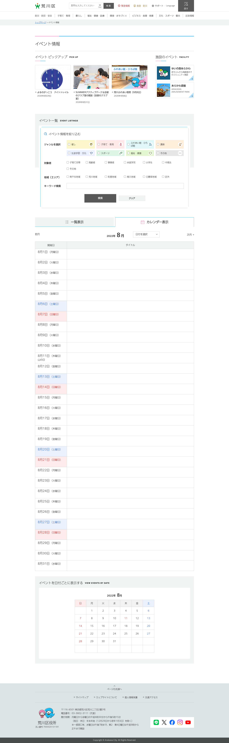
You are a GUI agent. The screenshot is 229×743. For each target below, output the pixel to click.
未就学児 (131, 162)
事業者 (111, 162)
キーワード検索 (52, 186)
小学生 (149, 162)
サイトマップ (82, 697)
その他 (163, 153)
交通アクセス (151, 697)
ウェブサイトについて (106, 697)
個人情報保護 (131, 697)
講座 (162, 144)
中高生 (168, 162)
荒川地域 (93, 177)
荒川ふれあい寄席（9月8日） (128, 92)
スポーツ (105, 153)
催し (73, 144)
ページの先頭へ (114, 689)
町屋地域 (112, 177)
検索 (108, 6)
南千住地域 (75, 177)
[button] (124, 6)
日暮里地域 (151, 177)
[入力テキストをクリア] (100, 6)
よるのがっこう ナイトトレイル (53, 92)
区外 (167, 177)
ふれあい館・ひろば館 (139, 144)
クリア (132, 198)
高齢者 (92, 162)
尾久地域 (131, 177)
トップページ (40, 22)
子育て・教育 (107, 144)
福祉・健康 (136, 153)
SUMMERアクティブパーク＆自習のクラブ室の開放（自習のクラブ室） (92, 95)
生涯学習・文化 (78, 153)
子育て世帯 (75, 162)
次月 (189, 234)
